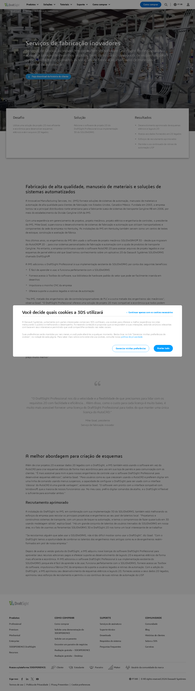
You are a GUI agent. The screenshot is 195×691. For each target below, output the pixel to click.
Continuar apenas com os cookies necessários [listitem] (150, 312)
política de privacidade (131, 337)
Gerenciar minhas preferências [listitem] (131, 348)
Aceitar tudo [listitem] (163, 348)
